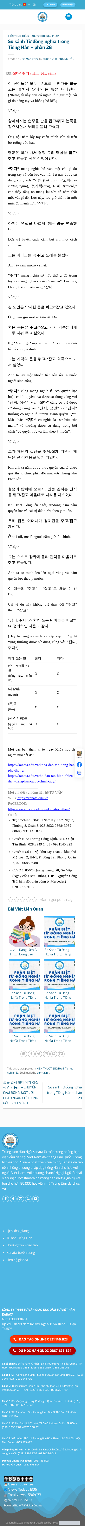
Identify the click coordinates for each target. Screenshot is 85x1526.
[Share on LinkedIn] (61, 1054)
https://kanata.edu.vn (32, 798)
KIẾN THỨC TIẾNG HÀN (21, 36)
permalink (43, 1072)
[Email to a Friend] (46, 1054)
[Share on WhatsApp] (23, 1054)
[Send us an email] (20, 1199)
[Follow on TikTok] (13, 1199)
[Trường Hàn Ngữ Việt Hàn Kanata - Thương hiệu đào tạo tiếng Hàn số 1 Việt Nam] (42, 16)
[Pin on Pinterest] (53, 1054)
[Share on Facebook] (31, 1054)
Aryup (55, 1523)
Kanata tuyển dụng (20, 1252)
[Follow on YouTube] (35, 1199)
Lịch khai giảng (17, 1231)
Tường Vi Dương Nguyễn (58, 59)
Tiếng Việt (15, 4)
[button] (34, 4)
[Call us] (28, 1199)
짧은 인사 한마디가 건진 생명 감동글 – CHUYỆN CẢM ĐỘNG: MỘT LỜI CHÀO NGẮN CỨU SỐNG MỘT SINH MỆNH (21, 1092)
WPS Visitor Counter (31, 1505)
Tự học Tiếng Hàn (19, 1238)
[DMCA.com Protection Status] (69, 1523)
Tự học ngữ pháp (48, 36)
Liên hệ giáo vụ (17, 1260)
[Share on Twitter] (38, 1054)
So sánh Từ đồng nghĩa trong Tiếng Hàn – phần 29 (64, 1092)
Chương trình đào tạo (22, 1245)
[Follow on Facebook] (5, 1199)
